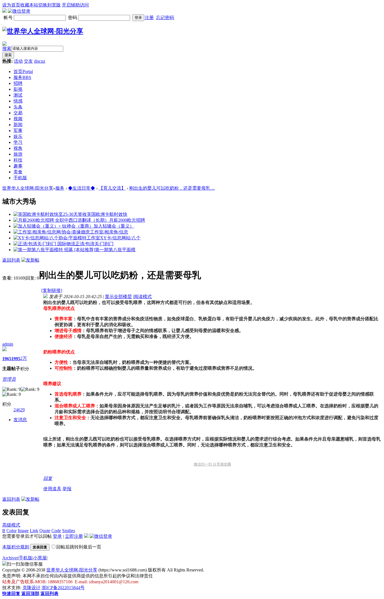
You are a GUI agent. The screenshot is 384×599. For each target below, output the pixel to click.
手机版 (20, 177)
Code (56, 530)
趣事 (17, 166)
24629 (19, 409)
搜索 (6, 48)
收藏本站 (29, 5)
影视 (17, 89)
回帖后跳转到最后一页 (78, 546)
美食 (17, 171)
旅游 (17, 154)
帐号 (9, 17)
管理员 (9, 379)
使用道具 (52, 488)
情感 (17, 101)
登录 (138, 17)
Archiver (10, 557)
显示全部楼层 (118, 296)
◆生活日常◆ (81, 188)
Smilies (68, 530)
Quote (44, 530)
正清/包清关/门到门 (94, 243)
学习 (17, 142)
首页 (23, 71)
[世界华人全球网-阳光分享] (42, 31)
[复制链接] (51, 290)
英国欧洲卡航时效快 (107, 214)
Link (34, 530)
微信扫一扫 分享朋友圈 (212, 464)
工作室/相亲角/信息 (109, 232)
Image (23, 530)
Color (11, 530)
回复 (47, 478)
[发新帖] (30, 260)
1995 (15, 358)
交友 (28, 61)
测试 (17, 95)
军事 (17, 130)
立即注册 (74, 536)
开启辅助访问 (75, 5)
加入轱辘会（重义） (114, 226)
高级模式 (11, 525)
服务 (22, 77)
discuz (39, 61)
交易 (17, 112)
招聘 (17, 83)
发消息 (20, 419)
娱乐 (17, 136)
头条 (17, 107)
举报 (66, 488)
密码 (73, 17)
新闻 (17, 124)
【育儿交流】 (112, 188)
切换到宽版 (49, 5)
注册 (149, 17)
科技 (17, 160)
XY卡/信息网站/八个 (120, 237)
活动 (18, 61)
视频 (17, 118)
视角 (17, 148)
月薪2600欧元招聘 (127, 220)
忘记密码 (165, 17)
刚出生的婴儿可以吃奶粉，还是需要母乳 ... (172, 188)
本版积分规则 (15, 546)
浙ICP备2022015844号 (63, 587)
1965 (6, 358)
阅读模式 (143, 296)
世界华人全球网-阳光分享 (27, 188)
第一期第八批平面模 (115, 249)
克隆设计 (31, 587)
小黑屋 (40, 557)
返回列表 (11, 260)
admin (7, 344)
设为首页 (11, 5)
